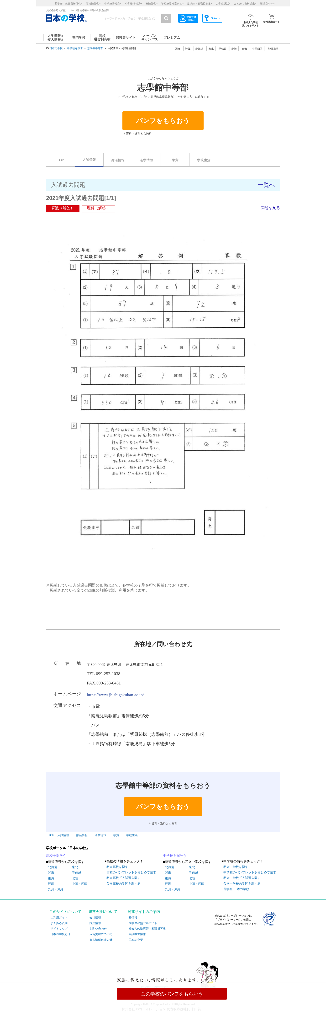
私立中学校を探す (235, 867)
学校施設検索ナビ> (172, 3)
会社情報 (95, 917)
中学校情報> (112, 3)
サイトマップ (59, 928)
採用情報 (95, 923)
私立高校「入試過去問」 (123, 878)
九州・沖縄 (55, 889)
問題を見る (270, 208)
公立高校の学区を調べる (123, 883)
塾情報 (133, 917)
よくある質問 (59, 923)
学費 (175, 160)
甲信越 (76, 872)
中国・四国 (79, 884)
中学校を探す (75, 48)
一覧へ (266, 184)
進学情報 (146, 160)
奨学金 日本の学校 (236, 889)
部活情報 (118, 160)
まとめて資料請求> (245, 3)
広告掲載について (100, 934)
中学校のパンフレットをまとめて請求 (249, 872)
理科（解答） (98, 208)
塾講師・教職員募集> (199, 3)
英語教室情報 (137, 934)
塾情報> (152, 3)
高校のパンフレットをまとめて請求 (131, 872)
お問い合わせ (98, 928)
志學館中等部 (95, 48)
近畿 (51, 884)
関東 (51, 872)
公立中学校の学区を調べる (242, 883)
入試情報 (89, 159)
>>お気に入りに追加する (193, 96)
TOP (60, 160)
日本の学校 (56, 48)
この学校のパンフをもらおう (172, 993)
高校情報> (93, 3)
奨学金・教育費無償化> (68, 3)
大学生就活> (223, 3)
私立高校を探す (117, 867)
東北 (75, 867)
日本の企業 (136, 940)
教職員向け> (267, 3)
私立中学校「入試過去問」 (242, 878)
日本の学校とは (60, 934)
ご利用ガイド (59, 917)
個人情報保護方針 (100, 940)
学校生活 (203, 160)
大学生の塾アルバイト (143, 923)
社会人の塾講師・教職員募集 (147, 928)
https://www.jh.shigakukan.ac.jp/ (115, 694)
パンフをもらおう (163, 120)
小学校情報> (133, 3)
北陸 (75, 878)
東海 (51, 878)
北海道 (199, 48)
